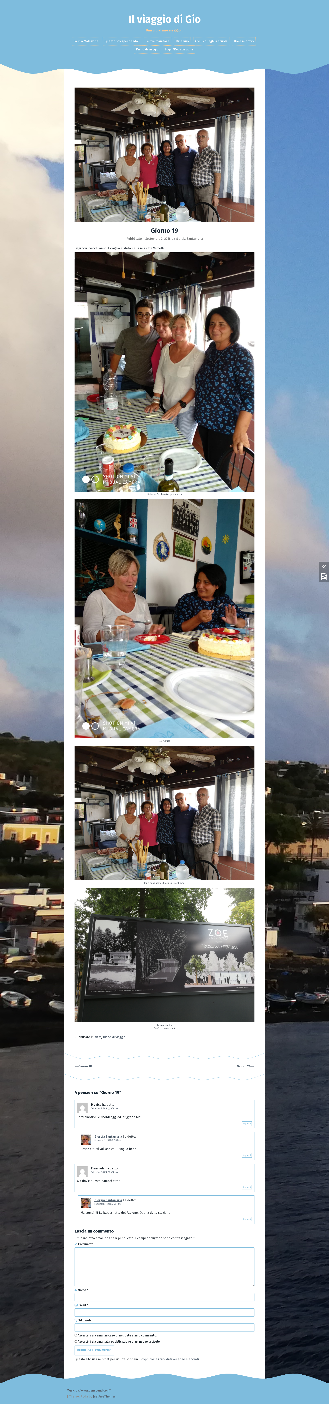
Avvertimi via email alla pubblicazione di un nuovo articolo (119, 1341)
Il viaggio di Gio (164, 19)
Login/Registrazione (179, 49)
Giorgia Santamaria (189, 239)
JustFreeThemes (104, 1396)
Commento (86, 1244)
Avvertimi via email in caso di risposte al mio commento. (117, 1335)
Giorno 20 (244, 1066)
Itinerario (182, 41)
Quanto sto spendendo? (122, 41)
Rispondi (247, 1123)
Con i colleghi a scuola (211, 41)
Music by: (73, 1390)
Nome (83, 1290)
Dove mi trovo (244, 41)
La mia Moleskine (86, 41)
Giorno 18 (85, 1066)
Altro (97, 1037)
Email (83, 1305)
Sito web (84, 1320)
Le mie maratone (157, 41)
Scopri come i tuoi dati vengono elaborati (169, 1359)
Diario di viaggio (147, 49)
